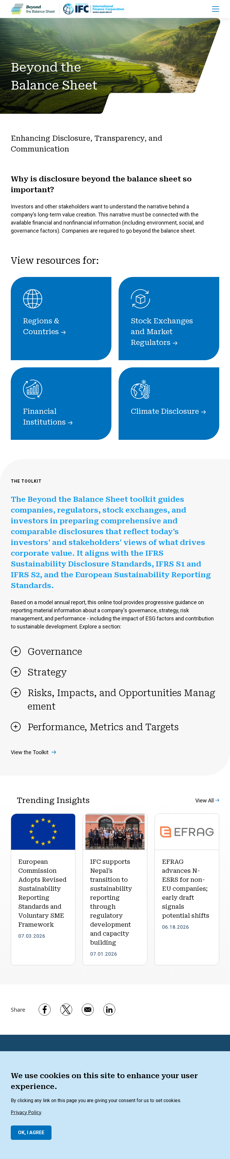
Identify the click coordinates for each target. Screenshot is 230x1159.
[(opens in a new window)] (93, 9)
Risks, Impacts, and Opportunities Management (121, 700)
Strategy (47, 672)
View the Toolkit (30, 752)
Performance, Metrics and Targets (103, 727)
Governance (55, 651)
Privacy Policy (26, 1112)
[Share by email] (88, 1010)
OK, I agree (31, 1132)
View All (204, 800)
